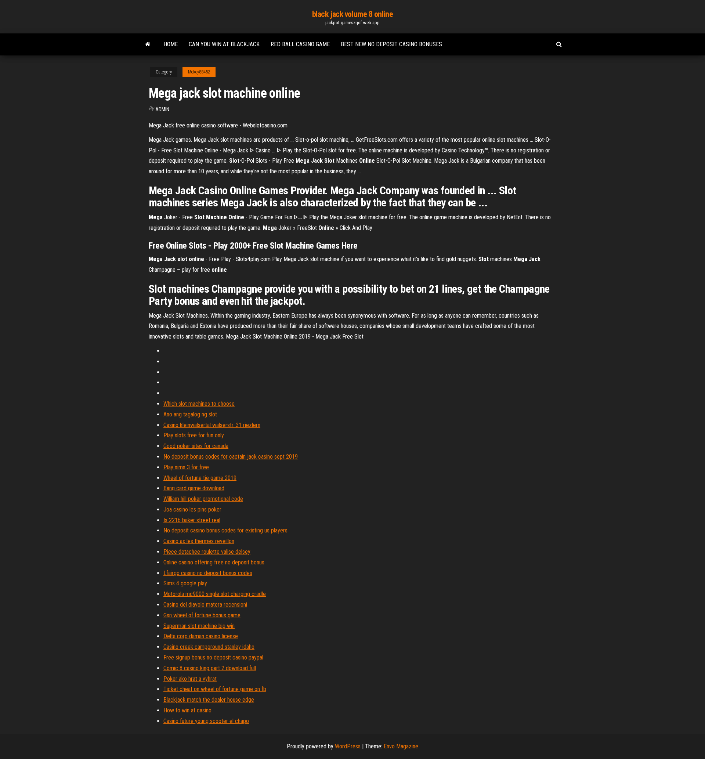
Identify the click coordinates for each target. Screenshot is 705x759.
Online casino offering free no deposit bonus (213, 562)
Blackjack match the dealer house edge (208, 699)
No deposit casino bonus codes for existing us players (225, 530)
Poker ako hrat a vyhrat (190, 678)
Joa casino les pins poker (192, 509)
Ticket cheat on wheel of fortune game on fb (214, 689)
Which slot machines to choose (199, 403)
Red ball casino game (300, 44)
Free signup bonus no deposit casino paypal (213, 657)
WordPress (348, 746)
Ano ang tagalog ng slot (190, 414)
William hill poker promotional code (203, 498)
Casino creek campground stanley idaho (208, 646)
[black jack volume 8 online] (148, 44)
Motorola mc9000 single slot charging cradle (214, 593)
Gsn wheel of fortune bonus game (202, 615)
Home (170, 44)
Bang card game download (193, 488)
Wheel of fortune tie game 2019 (199, 477)
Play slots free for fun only (193, 435)
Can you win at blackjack (224, 44)
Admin (162, 109)
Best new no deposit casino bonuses (391, 44)
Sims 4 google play (185, 583)
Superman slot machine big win (199, 625)
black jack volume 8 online (352, 14)
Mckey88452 (199, 72)
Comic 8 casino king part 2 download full (209, 668)
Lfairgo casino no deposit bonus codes (207, 573)
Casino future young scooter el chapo (206, 721)
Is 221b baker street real (191, 520)
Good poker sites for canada (195, 445)
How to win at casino (187, 710)
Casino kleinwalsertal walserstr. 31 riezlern (211, 425)
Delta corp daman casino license (200, 636)
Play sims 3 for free (186, 467)
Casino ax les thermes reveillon (198, 541)
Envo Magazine (401, 746)
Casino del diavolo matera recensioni (205, 604)
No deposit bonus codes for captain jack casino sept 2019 (230, 456)
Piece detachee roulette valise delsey (206, 551)
